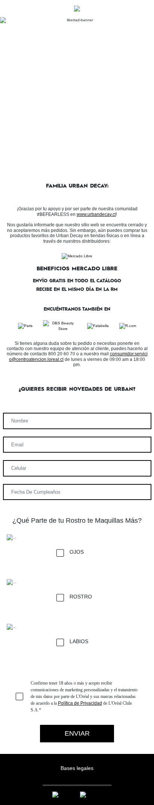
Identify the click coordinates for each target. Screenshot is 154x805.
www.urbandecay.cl (96, 214)
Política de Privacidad (80, 703)
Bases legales (77, 768)
